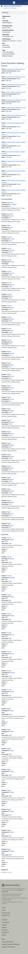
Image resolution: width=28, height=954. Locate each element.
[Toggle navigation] (26, 2)
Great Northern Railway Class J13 (15, 92)
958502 (12, 456)
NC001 (12, 514)
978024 (12, 811)
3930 (11, 227)
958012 (12, 433)
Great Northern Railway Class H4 (15, 84)
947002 (12, 376)
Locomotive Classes (7, 942)
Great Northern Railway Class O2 (15, 115)
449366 (12, 353)
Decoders (5, 930)
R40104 (12, 653)
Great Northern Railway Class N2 (15, 107)
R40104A (12, 672)
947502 (12, 399)
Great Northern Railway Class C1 (15, 69)
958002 (12, 422)
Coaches (4, 925)
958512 (12, 468)
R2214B (12, 284)
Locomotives (5, 922)
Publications (5, 932)
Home (3, 910)
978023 (12, 792)
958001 (12, 411)
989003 (12, 502)
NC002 (12, 525)
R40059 (12, 596)
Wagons (4, 927)
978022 (12, 771)
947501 (12, 388)
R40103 (12, 634)
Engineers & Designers (8, 947)
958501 (12, 445)
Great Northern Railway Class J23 (15, 100)
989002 (12, 491)
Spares (4, 935)
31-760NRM (13, 204)
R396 (11, 342)
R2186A (12, 239)
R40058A (12, 577)
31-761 (12, 216)
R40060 (12, 615)
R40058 (12, 558)
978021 (12, 710)
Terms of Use (6, 915)
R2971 (11, 296)
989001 (12, 479)
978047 (12, 832)
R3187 (11, 330)
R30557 (12, 319)
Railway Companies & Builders (13, 6)
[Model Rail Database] (14, 2)
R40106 (12, 691)
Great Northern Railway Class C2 (15, 77)
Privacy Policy (6, 913)
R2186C (12, 262)
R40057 (12, 540)
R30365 (12, 307)
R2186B (12, 250)
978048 (12, 851)
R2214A (12, 273)
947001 (12, 365)
